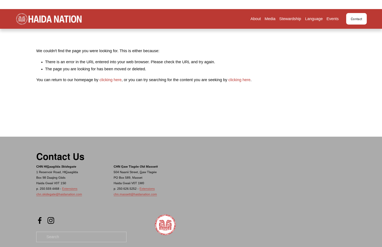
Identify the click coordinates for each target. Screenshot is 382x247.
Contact (356, 19)
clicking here (110, 80)
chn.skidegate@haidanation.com (59, 194)
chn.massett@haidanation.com (135, 194)
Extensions (69, 188)
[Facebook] (39, 220)
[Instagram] (50, 220)
